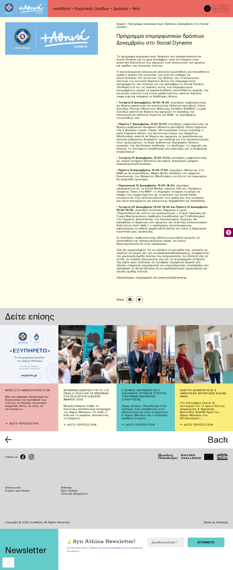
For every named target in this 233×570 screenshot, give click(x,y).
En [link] (216, 8)
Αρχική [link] (120, 23)
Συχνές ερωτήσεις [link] (17, 490)
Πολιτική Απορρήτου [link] (74, 493)
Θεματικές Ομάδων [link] (91, 8)
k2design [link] (222, 522)
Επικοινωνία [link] (13, 487)
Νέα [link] (136, 8)
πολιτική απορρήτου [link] (112, 547)
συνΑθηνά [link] (61, 8)
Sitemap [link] (66, 487)
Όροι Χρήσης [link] (69, 490)
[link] (228, 232)
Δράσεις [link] (120, 8)
